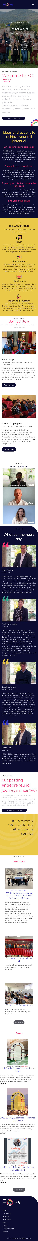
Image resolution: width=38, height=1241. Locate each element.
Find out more (9, 385)
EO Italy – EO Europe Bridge (19, 1005)
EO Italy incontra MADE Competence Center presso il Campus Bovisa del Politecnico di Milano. (19, 894)
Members (6, 1216)
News (4, 1222)
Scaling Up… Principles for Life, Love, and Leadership (17, 1168)
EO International (8, 1229)
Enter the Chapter (14, 118)
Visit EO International (14, 810)
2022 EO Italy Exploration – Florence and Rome (17, 1119)
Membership (7, 1219)
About (5, 1210)
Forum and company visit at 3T (19, 959)
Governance (7, 1213)
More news (19, 1022)
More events (19, 1190)
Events (5, 1226)
